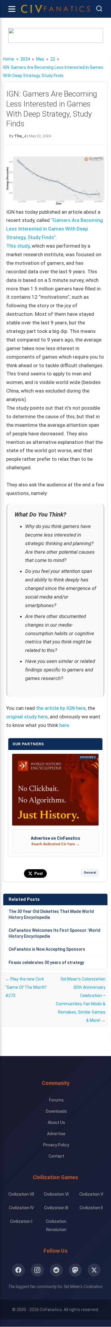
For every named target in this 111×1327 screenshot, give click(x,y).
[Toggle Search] (99, 9)
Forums (56, 1100)
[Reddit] (56, 1270)
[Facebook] (18, 1270)
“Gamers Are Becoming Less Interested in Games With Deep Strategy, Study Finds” (54, 228)
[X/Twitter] (94, 1270)
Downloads (56, 1111)
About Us (56, 1122)
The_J (20, 136)
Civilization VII (21, 1194)
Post (38, 873)
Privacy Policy (56, 1145)
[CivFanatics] (55, 9)
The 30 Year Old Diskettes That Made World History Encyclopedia (51, 914)
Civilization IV (21, 1207)
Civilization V (91, 1194)
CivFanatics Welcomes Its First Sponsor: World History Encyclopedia (54, 933)
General (90, 873)
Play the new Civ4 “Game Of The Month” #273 (26, 987)
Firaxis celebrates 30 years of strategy (46, 962)
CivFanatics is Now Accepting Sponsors (47, 949)
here (64, 725)
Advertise (56, 1133)
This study (18, 246)
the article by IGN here (61, 708)
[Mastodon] (75, 1270)
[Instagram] (37, 1270)
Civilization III (56, 1207)
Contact (56, 1156)
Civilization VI (56, 1194)
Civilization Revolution (56, 1225)
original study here (27, 717)
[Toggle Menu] (11, 8)
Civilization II (91, 1207)
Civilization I (21, 1221)
